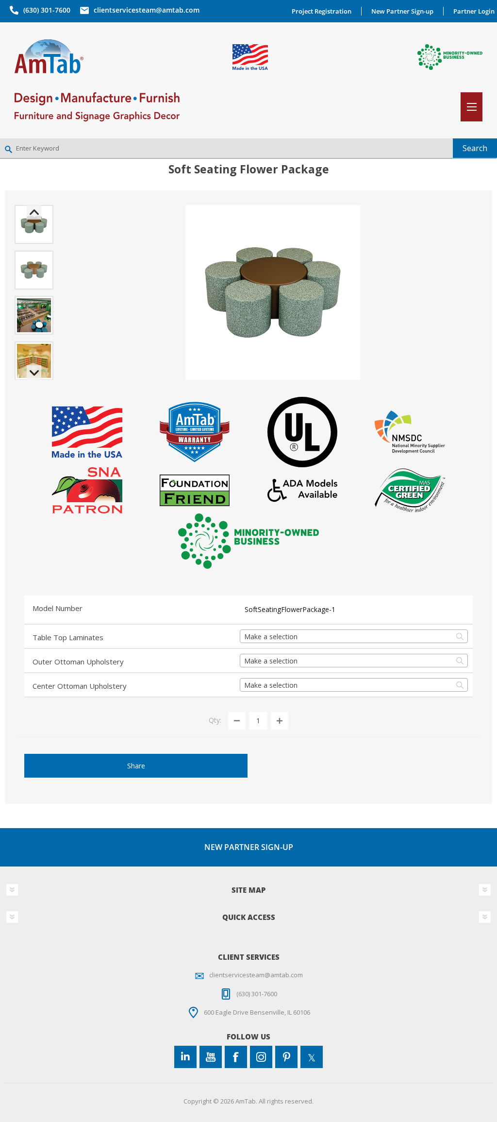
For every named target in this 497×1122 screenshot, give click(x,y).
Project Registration (321, 11)
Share (136, 765)
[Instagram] (261, 1057)
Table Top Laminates (68, 637)
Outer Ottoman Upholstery (78, 661)
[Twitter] (311, 1057)
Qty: (215, 720)
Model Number (58, 608)
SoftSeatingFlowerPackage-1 (290, 609)
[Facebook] (236, 1057)
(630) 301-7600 (46, 10)
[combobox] (354, 636)
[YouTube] (210, 1057)
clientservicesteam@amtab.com (146, 10)
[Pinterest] (286, 1057)
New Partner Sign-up (402, 11)
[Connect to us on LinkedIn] (185, 1057)
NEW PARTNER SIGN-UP (248, 847)
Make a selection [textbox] (271, 636)
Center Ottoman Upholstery (80, 686)
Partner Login (474, 11)
